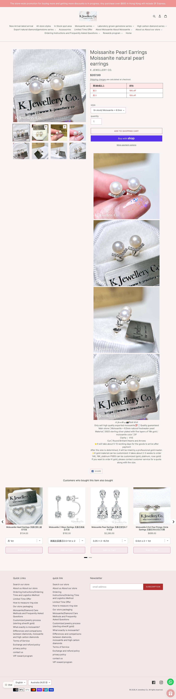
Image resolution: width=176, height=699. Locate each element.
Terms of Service (21, 640)
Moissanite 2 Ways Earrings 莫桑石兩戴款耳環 (66, 528)
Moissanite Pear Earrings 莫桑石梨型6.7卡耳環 (109, 528)
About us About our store (25, 588)
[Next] (173, 522)
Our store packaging (23, 606)
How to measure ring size (25, 602)
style (93, 105)
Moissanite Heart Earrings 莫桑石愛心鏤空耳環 (24, 528)
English (19, 682)
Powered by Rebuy (88, 561)
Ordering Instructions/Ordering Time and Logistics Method (66, 595)
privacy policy (19, 648)
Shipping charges (98, 79)
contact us (18, 652)
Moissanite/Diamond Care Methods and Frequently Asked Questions (28, 613)
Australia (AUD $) (39, 682)
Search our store (21, 584)
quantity (95, 116)
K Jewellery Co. (142, 690)
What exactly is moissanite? (26, 627)
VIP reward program (23, 656)
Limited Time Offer (22, 599)
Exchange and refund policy (26, 644)
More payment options (126, 145)
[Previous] (3, 522)
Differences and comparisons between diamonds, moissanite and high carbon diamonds (28, 634)
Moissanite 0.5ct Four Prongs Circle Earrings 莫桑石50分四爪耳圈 (152, 528)
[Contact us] (170, 682)
